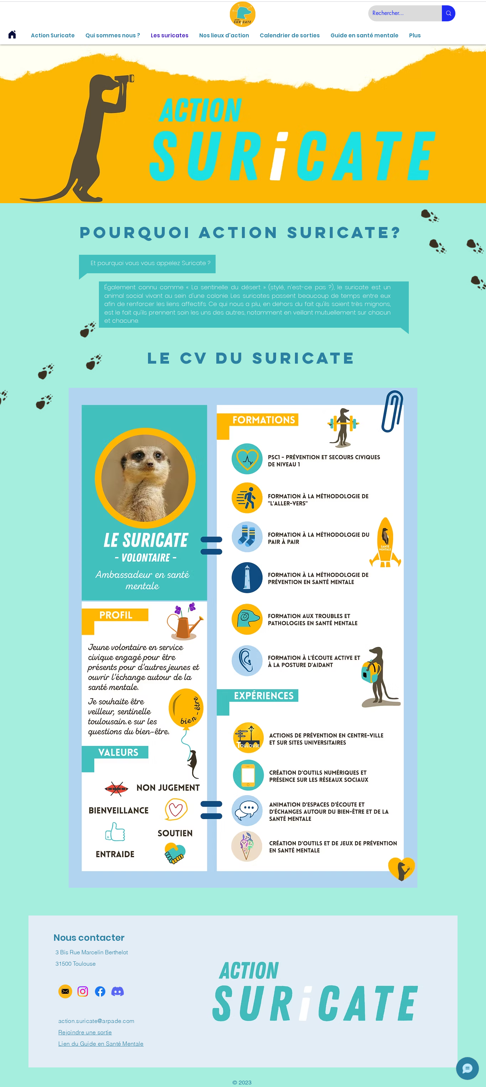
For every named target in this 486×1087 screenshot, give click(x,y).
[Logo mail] (65, 991)
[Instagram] (83, 991)
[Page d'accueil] (12, 34)
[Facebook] (100, 991)
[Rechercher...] (448, 13)
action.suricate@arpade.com (96, 1020)
